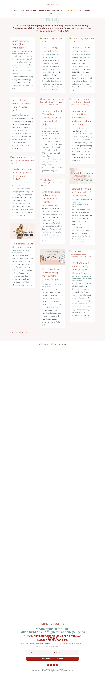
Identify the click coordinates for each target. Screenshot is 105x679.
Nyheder (45, 135)
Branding (24, 51)
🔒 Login (52, 13)
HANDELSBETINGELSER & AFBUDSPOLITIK (43, 670)
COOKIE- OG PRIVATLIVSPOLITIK (64, 670)
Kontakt (87, 10)
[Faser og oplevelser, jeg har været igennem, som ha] (25, 481)
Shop (79, 10)
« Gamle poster (18, 333)
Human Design (44, 10)
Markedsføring (23, 53)
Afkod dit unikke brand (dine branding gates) (20, 44)
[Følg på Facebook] (51, 665)
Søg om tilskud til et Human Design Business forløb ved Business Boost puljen (52, 117)
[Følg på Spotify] (57, 665)
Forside (16, 10)
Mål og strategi (17, 252)
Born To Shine (31, 10)
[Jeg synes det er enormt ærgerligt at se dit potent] (66, 385)
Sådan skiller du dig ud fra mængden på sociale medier (81, 192)
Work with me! (57, 10)
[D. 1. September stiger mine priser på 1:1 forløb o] (39, 421)
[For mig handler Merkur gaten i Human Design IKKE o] (52, 378)
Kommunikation (47, 131)
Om (22, 10)
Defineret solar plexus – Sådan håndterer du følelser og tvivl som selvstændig (82, 117)
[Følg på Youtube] (54, 665)
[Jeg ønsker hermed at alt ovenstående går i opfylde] (79, 357)
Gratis (70, 10)
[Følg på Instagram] (48, 665)
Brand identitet (26, 114)
